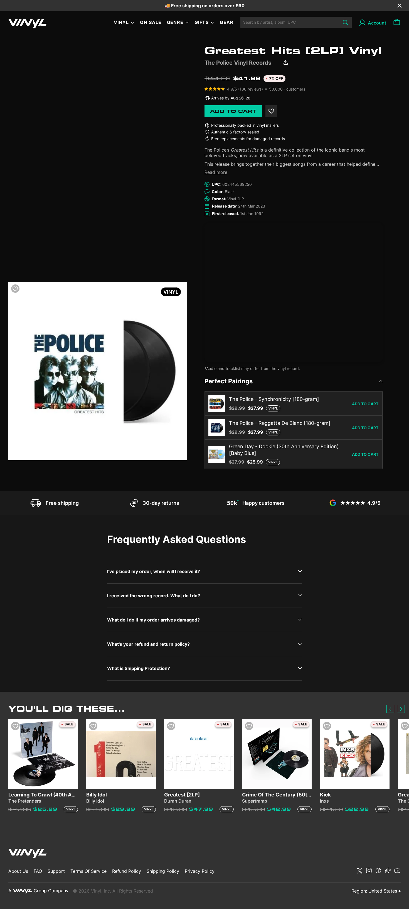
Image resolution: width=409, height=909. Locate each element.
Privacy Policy (200, 871)
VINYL (121, 22)
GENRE (175, 22)
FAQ (38, 871)
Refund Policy (126, 871)
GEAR (226, 22)
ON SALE (150, 22)
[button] (390, 709)
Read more (215, 172)
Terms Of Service (88, 871)
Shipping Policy (163, 871)
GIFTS (201, 22)
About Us (18, 871)
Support (56, 871)
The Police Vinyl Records (237, 62)
